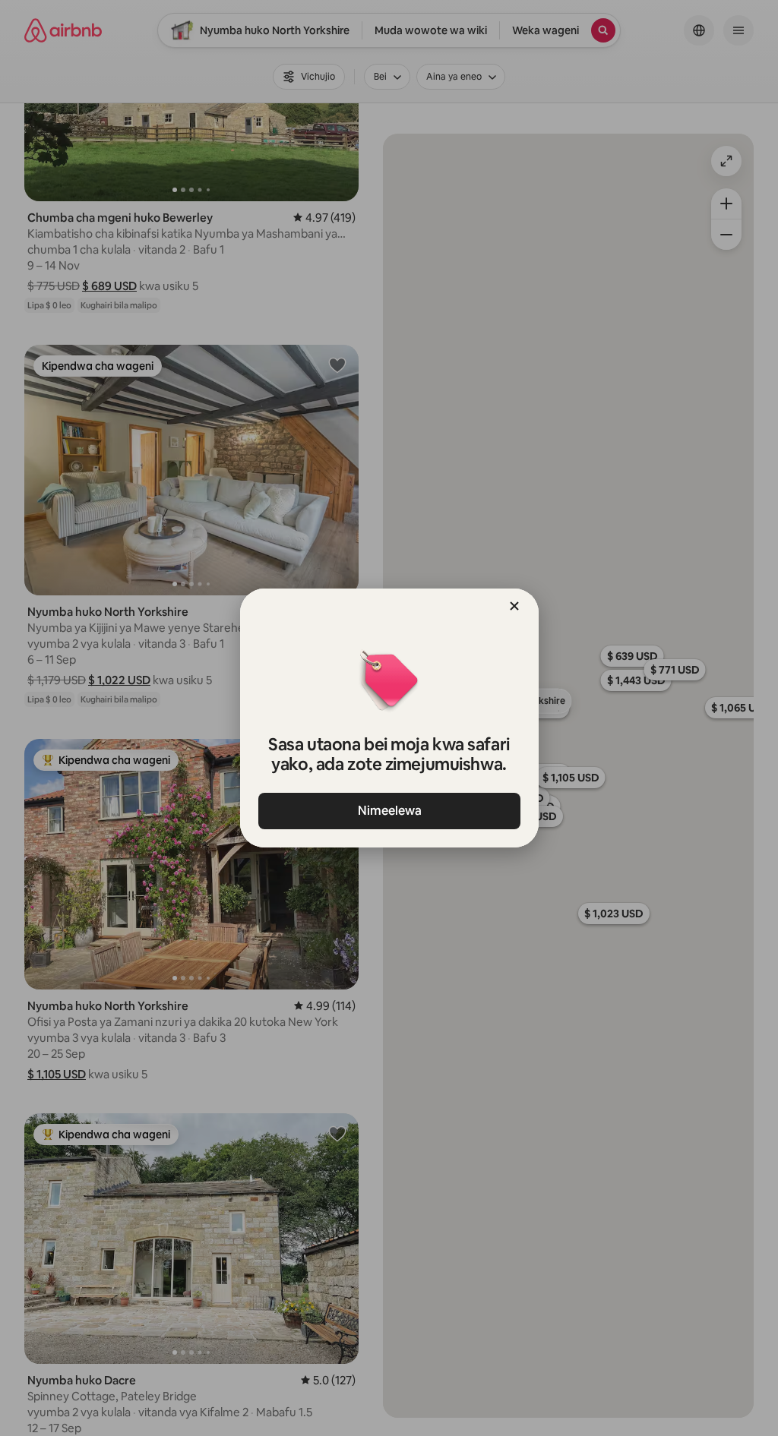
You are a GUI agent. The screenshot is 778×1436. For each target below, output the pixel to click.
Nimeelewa (389, 811)
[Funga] (514, 606)
